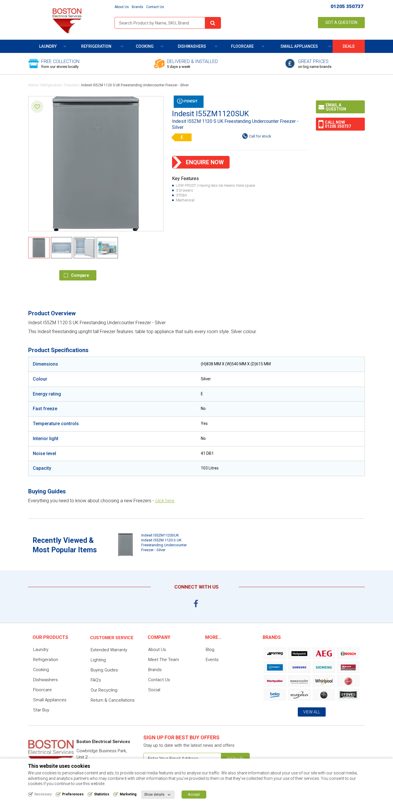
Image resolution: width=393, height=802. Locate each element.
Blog (210, 649)
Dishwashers (192, 46)
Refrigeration (96, 46)
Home (33, 85)
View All (311, 712)
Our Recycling (104, 690)
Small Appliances (299, 46)
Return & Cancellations (113, 700)
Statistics (101, 794)
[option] (151, 544)
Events (212, 659)
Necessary (43, 794)
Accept (194, 794)
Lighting (98, 659)
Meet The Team (163, 659)
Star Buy (41, 710)
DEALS (349, 46)
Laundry (48, 46)
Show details (154, 795)
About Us (122, 7)
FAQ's (96, 680)
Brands (137, 7)
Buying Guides (104, 670)
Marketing (128, 794)
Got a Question (341, 22)
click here (164, 500)
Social (154, 689)
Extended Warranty (109, 649)
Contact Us (155, 7)
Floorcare (242, 46)
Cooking (145, 46)
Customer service (111, 637)
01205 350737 (347, 6)
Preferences (73, 794)
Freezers (71, 85)
